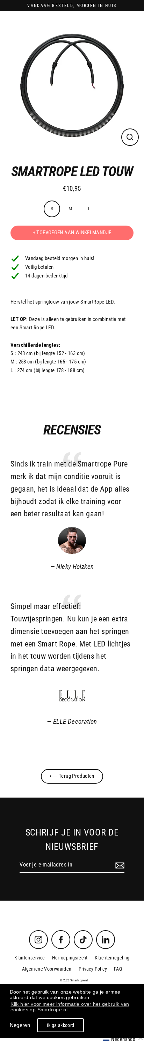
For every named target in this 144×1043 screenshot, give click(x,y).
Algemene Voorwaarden (47, 969)
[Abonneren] (118, 865)
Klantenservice (29, 957)
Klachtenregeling (112, 957)
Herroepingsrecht (70, 957)
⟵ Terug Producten (72, 776)
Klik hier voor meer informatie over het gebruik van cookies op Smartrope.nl (69, 1006)
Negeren (20, 1025)
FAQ (118, 969)
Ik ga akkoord (60, 1025)
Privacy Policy (93, 969)
